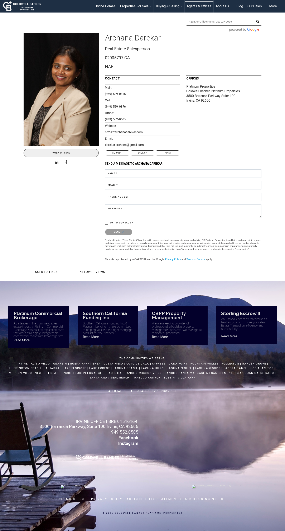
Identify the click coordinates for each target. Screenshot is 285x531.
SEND (117, 232)
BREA (97, 363)
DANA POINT (178, 363)
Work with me (61, 153)
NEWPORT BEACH (48, 373)
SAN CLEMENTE (223, 373)
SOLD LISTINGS (46, 272)
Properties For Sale (136, 8)
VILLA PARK (186, 377)
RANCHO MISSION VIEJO (143, 373)
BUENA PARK (80, 363)
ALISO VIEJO (40, 363)
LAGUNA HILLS (152, 368)
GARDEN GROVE (254, 363)
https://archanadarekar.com (124, 132)
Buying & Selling (169, 8)
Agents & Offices (199, 6)
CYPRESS (159, 363)
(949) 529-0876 (115, 94)
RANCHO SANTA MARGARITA (186, 373)
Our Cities (256, 8)
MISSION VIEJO (20, 373)
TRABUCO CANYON (146, 377)
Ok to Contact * (122, 222)
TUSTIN (169, 377)
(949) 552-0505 (115, 119)
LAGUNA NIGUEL (179, 368)
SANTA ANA (98, 377)
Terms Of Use (73, 499)
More (275, 8)
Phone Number (118, 196)
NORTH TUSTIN (75, 373)
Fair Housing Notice (204, 499)
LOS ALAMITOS (262, 368)
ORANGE (95, 373)
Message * (115, 208)
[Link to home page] (24, 6)
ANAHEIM (60, 363)
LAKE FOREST (99, 368)
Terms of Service (196, 259)
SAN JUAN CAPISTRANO (255, 373)
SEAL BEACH (120, 377)
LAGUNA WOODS (208, 368)
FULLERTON (230, 363)
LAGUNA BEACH (125, 368)
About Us (224, 8)
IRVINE (22, 363)
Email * (113, 185)
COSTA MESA (114, 363)
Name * (112, 173)
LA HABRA (52, 368)
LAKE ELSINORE (74, 368)
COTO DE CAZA (137, 363)
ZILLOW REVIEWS (92, 272)
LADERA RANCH (236, 368)
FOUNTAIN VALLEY (204, 363)
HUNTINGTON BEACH (25, 368)
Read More (22, 340)
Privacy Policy (173, 259)
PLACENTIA (113, 373)
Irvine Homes (106, 6)
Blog (239, 6)
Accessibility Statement (152, 499)
